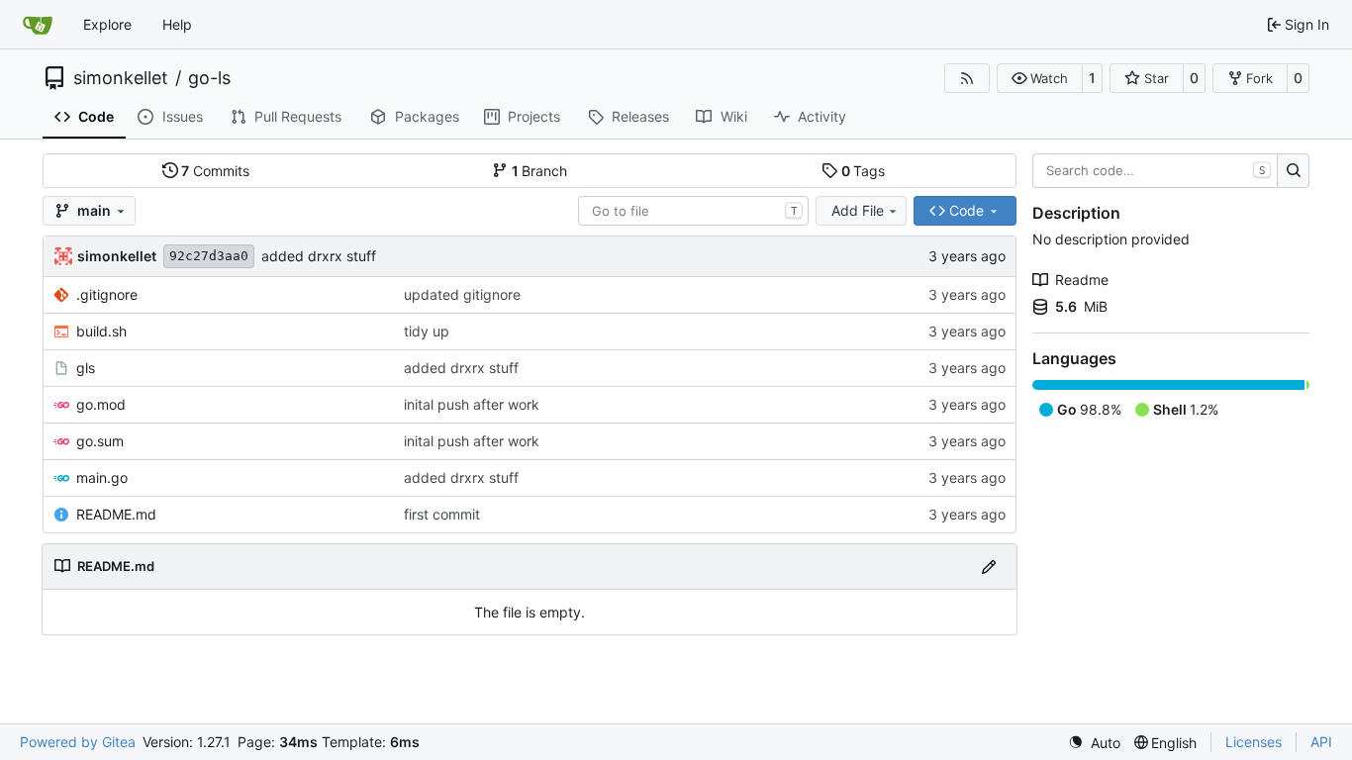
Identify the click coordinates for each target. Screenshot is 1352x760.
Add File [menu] (857, 210)
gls (85, 367)
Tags (863, 170)
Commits (215, 170)
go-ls (209, 78)
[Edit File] (989, 566)
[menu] (1094, 742)
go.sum (100, 440)
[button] (1040, 78)
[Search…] (1293, 171)
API (1321, 741)
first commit (442, 514)
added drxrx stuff (318, 255)
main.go (102, 477)
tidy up (426, 331)
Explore (107, 24)
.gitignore (107, 294)
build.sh (101, 331)
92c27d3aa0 (208, 255)
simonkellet (120, 78)
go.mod (101, 404)
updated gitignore (462, 294)
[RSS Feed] (967, 78)
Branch (540, 170)
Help (177, 24)
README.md (116, 514)
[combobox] (693, 211)
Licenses (1253, 741)
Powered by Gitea (78, 741)
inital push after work (471, 404)
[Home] (37, 25)
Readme (1082, 279)
